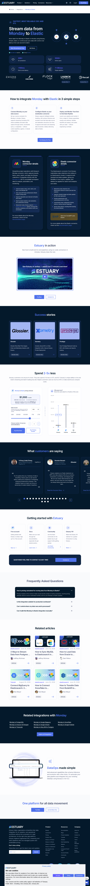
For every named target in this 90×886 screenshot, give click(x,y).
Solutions (27, 3)
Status (76, 845)
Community (63, 855)
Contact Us (51, 297)
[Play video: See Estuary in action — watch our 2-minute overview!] (45, 277)
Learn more (32, 547)
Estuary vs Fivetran (49, 839)
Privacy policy (46, 866)
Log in (75, 3)
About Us (77, 830)
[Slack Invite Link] (66, 2)
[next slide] (70, 500)
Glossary (63, 839)
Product (19, 3)
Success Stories (64, 852)
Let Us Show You (52, 810)
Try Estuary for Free (45, 140)
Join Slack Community (51, 546)
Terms (76, 839)
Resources (49, 3)
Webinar (63, 844)
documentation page (18, 219)
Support (63, 857)
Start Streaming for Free (17, 48)
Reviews (47, 852)
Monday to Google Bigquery (42, 722)
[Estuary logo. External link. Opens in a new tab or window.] (11, 868)
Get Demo (32, 48)
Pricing (35, 3)
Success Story (51, 82)
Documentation (64, 830)
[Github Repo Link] (70, 2)
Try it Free (83, 3)
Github (62, 846)
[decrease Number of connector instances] (29, 424)
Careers (76, 832)
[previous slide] (19, 500)
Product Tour (48, 837)
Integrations (20, 9)
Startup (76, 848)
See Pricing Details (33, 430)
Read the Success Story (54, 490)
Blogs (62, 832)
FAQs (46, 855)
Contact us (66, 560)
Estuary (47, 830)
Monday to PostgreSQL (17, 722)
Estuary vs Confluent (50, 844)
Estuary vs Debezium (50, 846)
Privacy (76, 837)
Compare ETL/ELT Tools (65, 849)
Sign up (13, 547)
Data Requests (77, 842)
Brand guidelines (77, 851)
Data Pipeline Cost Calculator (49, 849)
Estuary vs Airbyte (49, 842)
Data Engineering (65, 842)
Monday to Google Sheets (42, 724)
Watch (67, 547)
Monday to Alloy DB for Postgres (44, 727)
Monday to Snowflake (64, 722)
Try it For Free (18, 430)
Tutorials (63, 837)
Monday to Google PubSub (66, 724)
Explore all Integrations (45, 734)
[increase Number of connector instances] (38, 424)
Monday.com (16, 179)
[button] (20, 2)
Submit (36, 852)
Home (12, 9)
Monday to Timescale (16, 727)
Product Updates (65, 835)
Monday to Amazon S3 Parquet (19, 724)
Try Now (39, 297)
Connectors (41, 3)
